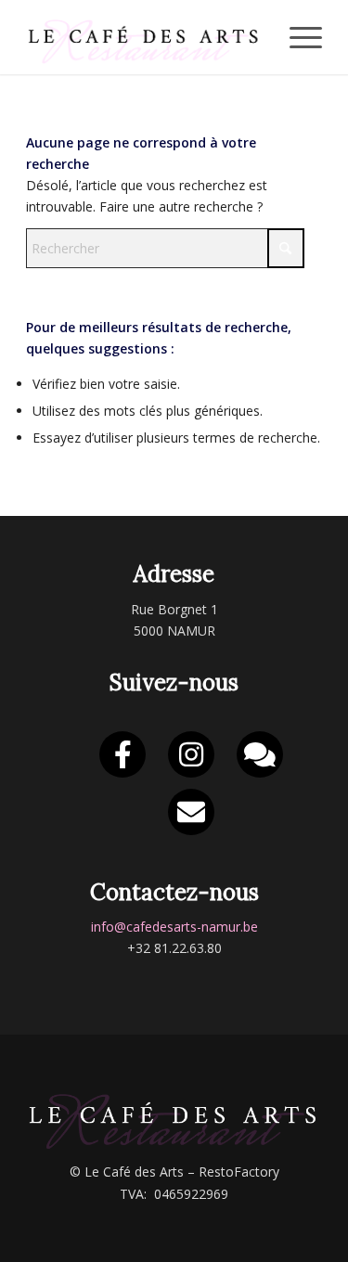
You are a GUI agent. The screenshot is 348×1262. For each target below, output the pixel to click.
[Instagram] (191, 754)
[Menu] (296, 37)
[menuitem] (296, 37)
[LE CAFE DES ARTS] (144, 37)
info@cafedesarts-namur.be (174, 926)
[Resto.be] (260, 754)
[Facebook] (122, 754)
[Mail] (191, 812)
